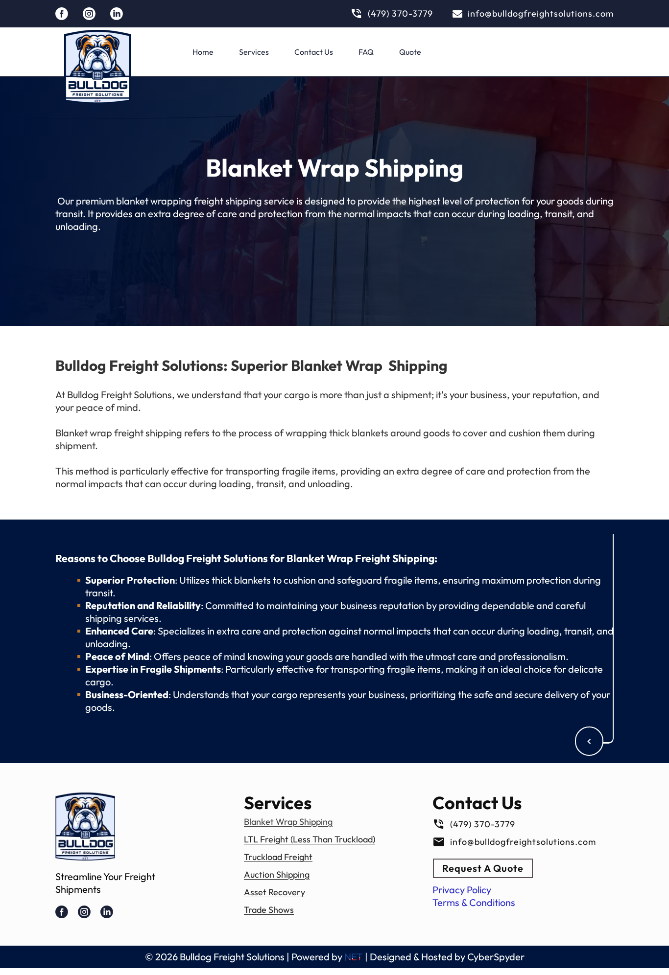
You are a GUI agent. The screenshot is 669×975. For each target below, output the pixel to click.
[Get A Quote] (589, 741)
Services (254, 52)
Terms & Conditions (473, 902)
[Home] (97, 66)
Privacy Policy (461, 890)
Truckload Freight (278, 856)
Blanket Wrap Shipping (288, 821)
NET (353, 957)
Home (203, 52)
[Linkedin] (116, 13)
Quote (410, 52)
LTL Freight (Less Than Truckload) (309, 839)
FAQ (366, 52)
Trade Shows (269, 909)
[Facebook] (61, 13)
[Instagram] (89, 13)
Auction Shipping (277, 874)
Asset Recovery (274, 892)
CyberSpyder (496, 957)
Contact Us (313, 52)
